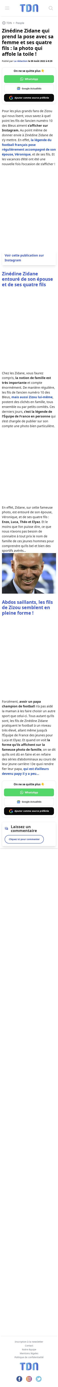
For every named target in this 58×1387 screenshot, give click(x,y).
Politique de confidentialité (29, 1357)
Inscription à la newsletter (29, 1341)
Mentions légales (29, 1353)
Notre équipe (29, 1349)
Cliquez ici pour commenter (24, 839)
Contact (29, 1345)
